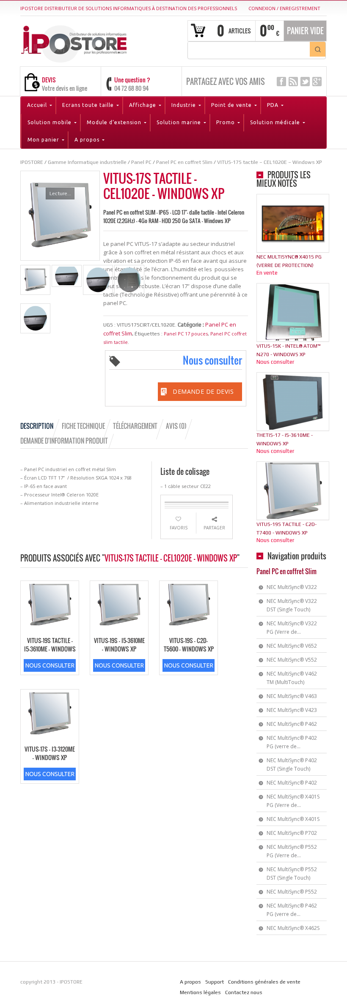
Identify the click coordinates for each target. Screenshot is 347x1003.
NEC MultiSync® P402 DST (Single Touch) (292, 764)
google (317, 81)
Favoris (178, 528)
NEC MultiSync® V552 (292, 659)
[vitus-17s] (35, 280)
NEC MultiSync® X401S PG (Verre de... (293, 801)
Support (214, 982)
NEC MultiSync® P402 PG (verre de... (292, 742)
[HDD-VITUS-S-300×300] (98, 280)
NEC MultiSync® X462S (293, 928)
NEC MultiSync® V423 (292, 710)
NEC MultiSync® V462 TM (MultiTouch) (292, 678)
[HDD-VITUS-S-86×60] (67, 276)
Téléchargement (135, 426)
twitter (305, 81)
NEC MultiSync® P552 (292, 891)
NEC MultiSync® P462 (292, 724)
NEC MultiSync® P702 (292, 833)
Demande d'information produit (64, 440)
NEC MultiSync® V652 (292, 645)
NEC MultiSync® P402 (292, 782)
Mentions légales (200, 992)
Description (36, 426)
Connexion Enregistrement (284, 8)
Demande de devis (203, 391)
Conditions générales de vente (264, 982)
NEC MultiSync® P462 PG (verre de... (292, 910)
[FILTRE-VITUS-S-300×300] (129, 280)
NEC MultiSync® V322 (292, 587)
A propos (190, 982)
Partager (214, 528)
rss (293, 81)
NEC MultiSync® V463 (292, 696)
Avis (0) (176, 426)
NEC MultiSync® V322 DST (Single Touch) (292, 605)
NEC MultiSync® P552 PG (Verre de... (292, 851)
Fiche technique (83, 426)
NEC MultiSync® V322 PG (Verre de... (292, 627)
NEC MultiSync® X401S (293, 819)
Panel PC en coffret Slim (286, 571)
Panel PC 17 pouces (186, 333)
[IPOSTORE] (73, 42)
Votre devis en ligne (64, 88)
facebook (281, 81)
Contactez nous (243, 992)
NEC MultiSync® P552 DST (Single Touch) (292, 873)
